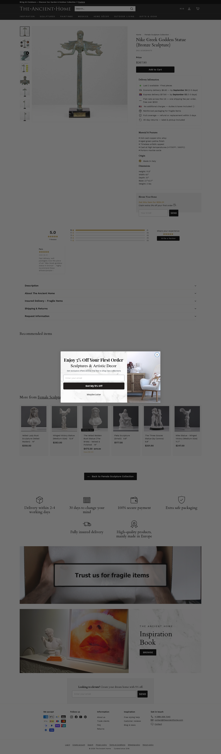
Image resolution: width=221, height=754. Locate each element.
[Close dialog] (157, 354)
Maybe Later (94, 394)
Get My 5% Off (93, 386)
